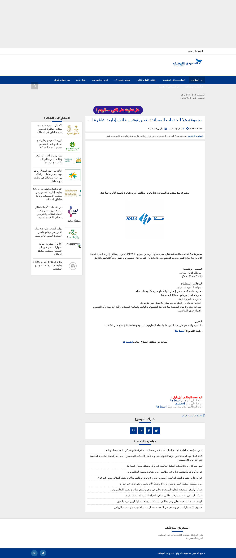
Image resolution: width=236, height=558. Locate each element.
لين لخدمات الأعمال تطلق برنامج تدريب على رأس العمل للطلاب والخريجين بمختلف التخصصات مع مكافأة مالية (58, 214)
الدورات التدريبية (100, 80)
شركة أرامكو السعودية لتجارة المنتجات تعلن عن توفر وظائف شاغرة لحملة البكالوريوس (156, 489)
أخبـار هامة (81, 80)
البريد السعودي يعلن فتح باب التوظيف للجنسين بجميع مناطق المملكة (49, 144)
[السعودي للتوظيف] (185, 65)
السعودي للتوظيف (166, 553)
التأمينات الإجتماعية (194, 86)
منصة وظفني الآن (122, 80)
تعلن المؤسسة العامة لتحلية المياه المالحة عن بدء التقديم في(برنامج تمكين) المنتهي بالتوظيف (153, 450)
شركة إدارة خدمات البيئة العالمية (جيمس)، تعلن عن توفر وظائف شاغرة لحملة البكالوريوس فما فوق (149, 477)
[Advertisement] (118, 22)
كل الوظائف (197, 80)
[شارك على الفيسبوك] (149, 430)
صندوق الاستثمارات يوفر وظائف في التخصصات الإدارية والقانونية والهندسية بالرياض (158, 507)
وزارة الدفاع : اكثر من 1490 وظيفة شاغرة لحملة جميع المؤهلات (47, 265)
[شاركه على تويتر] (156, 430)
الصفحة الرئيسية (195, 51)
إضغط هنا (127, 341)
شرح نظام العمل (62, 80)
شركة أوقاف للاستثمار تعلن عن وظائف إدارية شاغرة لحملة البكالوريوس (164, 471)
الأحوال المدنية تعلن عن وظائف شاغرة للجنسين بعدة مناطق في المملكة (49, 129)
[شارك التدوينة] (141, 430)
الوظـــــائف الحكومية (169, 86)
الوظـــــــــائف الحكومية (174, 80)
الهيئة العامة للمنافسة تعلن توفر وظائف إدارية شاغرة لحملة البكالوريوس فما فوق (159, 501)
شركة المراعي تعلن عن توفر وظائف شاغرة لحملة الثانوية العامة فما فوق (164, 495)
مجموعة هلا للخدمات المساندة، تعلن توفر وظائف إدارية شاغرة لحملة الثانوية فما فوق (128, 119)
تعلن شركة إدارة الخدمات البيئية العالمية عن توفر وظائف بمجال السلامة (164, 465)
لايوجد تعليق (174, 128)
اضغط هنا (180, 330)
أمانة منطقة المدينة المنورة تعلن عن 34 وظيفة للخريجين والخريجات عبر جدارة (161, 483)
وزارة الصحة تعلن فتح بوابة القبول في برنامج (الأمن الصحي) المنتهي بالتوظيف (48, 232)
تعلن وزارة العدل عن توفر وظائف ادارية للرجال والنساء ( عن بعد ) (48, 159)
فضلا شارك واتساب (192, 415)
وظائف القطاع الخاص (146, 80)
